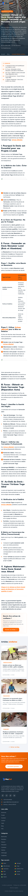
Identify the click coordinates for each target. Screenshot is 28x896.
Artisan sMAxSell (17, 140)
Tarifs (2, 823)
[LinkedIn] (14, 795)
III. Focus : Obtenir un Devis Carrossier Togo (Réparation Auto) (15, 73)
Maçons (3, 842)
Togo (17, 866)
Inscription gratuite (13, 766)
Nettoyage (4, 852)
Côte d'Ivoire (5, 866)
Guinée (17, 871)
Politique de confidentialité (19, 885)
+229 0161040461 (7, 799)
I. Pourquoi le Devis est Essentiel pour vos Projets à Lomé (14, 66)
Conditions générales (7, 885)
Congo (17, 874)
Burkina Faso (19, 869)
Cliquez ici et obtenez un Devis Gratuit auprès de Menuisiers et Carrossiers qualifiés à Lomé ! (13, 589)
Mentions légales (14, 887)
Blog (8, 54)
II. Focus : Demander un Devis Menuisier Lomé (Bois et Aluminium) (14, 70)
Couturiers (3, 847)
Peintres (3, 850)
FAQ (2, 828)
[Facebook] (2, 795)
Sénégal (18, 863)
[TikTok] (10, 795)
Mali (3, 871)
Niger (3, 874)
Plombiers (3, 839)
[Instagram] (6, 795)
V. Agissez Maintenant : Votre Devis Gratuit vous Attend (14, 80)
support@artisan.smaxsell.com (11, 802)
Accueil (3, 54)
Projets (3, 815)
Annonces (3, 812)
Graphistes (4, 855)
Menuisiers (3, 844)
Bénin (3, 863)
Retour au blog (15, 747)
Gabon (4, 877)
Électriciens (4, 836)
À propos (3, 818)
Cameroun (4, 869)
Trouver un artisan (10, 629)
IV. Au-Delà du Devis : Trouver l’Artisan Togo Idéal (15, 76)
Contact (3, 820)
